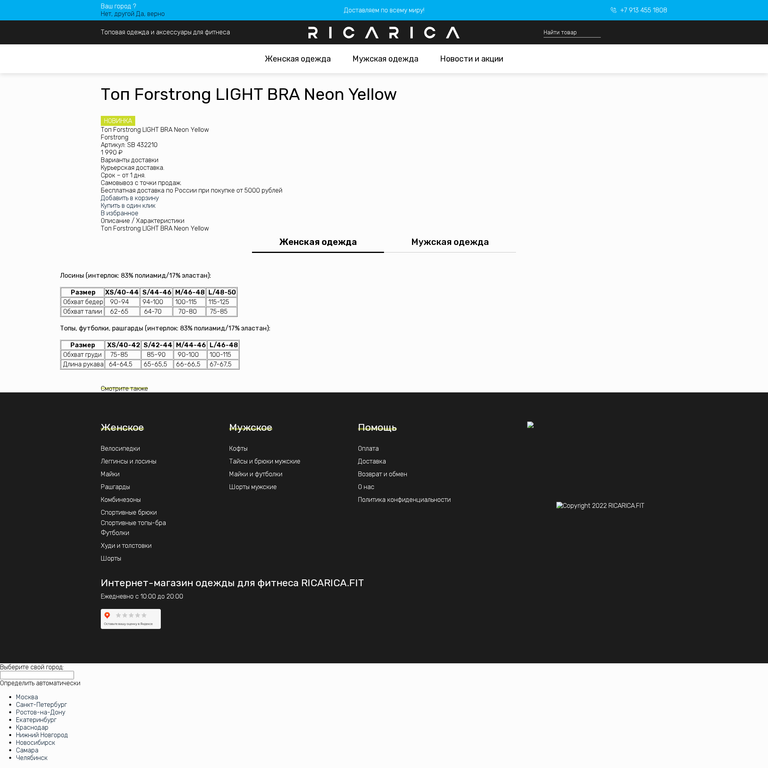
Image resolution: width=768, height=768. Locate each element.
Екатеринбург (36, 720)
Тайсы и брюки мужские (264, 461)
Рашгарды (115, 487)
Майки (110, 474)
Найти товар (560, 32)
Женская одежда (298, 59)
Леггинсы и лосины (128, 461)
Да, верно (150, 14)
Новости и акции (471, 59)
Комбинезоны (121, 499)
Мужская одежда (385, 59)
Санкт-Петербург (41, 704)
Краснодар (32, 727)
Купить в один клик (128, 205)
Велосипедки (120, 448)
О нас (366, 487)
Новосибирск (35, 742)
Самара (27, 750)
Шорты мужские (253, 487)
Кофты (238, 448)
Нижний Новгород (42, 735)
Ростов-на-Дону (40, 712)
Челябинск (32, 758)
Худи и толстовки (126, 545)
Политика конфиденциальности (404, 499)
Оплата (368, 448)
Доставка (372, 461)
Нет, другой (117, 14)
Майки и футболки (255, 474)
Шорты (111, 558)
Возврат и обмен (382, 474)
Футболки (115, 533)
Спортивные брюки (129, 512)
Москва (27, 697)
